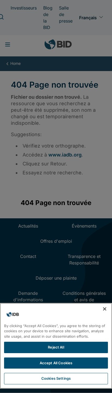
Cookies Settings (56, 378)
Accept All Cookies (56, 363)
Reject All (56, 347)
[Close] (105, 309)
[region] (56, 346)
